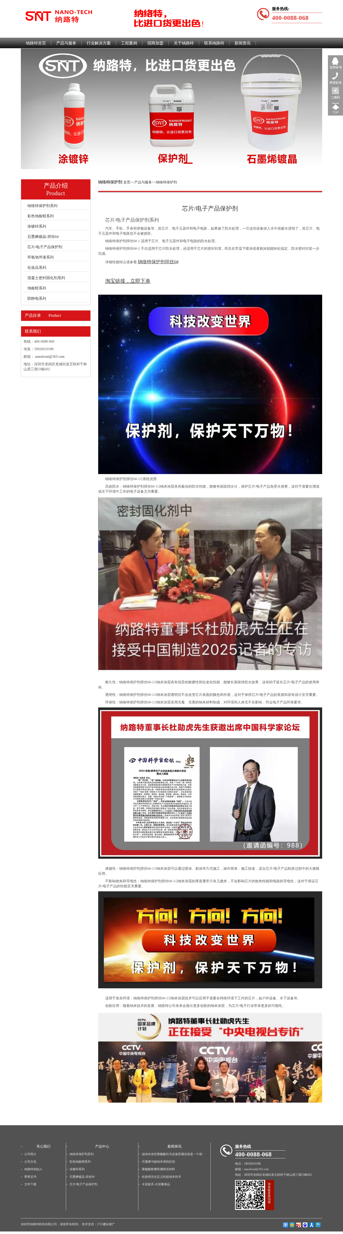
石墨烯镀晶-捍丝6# (43, 237)
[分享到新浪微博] (298, 1224)
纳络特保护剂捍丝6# (158, 261)
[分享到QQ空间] (292, 1224)
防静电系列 (36, 298)
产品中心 (102, 1146)
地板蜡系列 (36, 288)
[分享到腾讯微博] (305, 1224)
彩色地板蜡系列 (40, 216)
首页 (126, 182)
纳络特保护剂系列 (42, 206)
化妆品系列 (36, 268)
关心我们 (43, 1146)
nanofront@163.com (50, 356)
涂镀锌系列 (36, 226)
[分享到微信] (318, 1224)
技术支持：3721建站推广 (98, 1224)
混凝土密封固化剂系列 (46, 278)
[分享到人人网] (311, 1224)
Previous (7, 105)
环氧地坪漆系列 (40, 257)
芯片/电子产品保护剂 (44, 247)
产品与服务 (143, 182)
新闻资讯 (174, 1146)
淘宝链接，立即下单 (127, 281)
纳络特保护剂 (166, 182)
